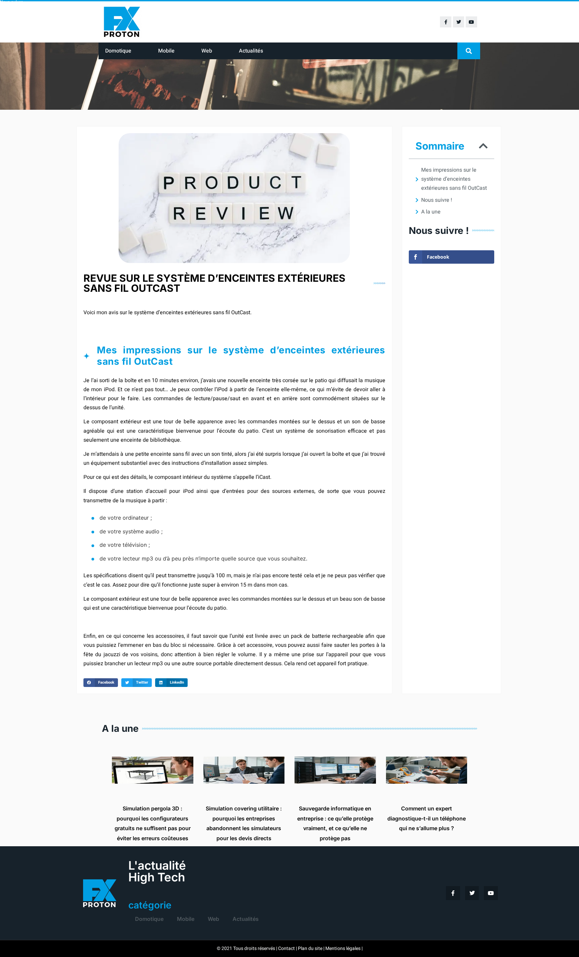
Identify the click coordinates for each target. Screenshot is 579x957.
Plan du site (310, 948)
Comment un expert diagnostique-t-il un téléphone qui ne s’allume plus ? (426, 818)
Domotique (118, 51)
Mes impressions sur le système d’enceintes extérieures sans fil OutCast (454, 179)
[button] (468, 51)
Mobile (166, 51)
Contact (286, 948)
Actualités (251, 51)
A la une (431, 212)
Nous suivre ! (436, 200)
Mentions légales (343, 948)
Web (206, 51)
